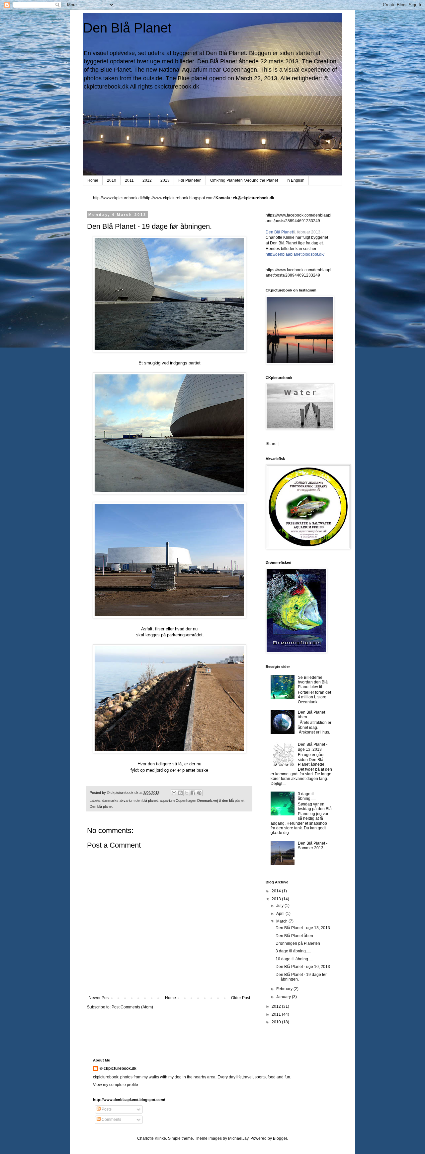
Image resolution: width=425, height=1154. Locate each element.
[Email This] (174, 793)
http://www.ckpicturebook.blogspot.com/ (179, 198)
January (284, 996)
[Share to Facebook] (193, 793)
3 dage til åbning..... (306, 796)
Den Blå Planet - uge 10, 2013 (303, 966)
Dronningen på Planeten (298, 943)
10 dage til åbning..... (294, 959)
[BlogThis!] (180, 793)
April (281, 913)
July (280, 905)
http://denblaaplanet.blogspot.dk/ (295, 254)
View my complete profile (115, 1084)
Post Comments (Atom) (132, 1007)
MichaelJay (238, 1138)
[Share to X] (186, 793)
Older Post (240, 997)
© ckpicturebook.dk (118, 1068)
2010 (111, 180)
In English (295, 180)
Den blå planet (101, 806)
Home (92, 180)
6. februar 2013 (306, 232)
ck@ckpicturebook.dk (253, 198)
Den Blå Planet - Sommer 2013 (312, 845)
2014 (277, 891)
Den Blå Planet (127, 28)
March (282, 921)
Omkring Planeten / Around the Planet (244, 180)
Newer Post (99, 997)
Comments (111, 1119)
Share (271, 443)
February (285, 989)
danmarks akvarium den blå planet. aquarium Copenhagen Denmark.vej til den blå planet (173, 800)
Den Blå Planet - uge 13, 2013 (312, 746)
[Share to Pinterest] (199, 793)
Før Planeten (190, 180)
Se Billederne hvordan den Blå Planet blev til (313, 682)
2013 (165, 180)
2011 (129, 180)
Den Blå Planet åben (294, 935)
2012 (147, 180)
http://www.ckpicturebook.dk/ (118, 198)
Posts (106, 1109)
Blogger (280, 1138)
